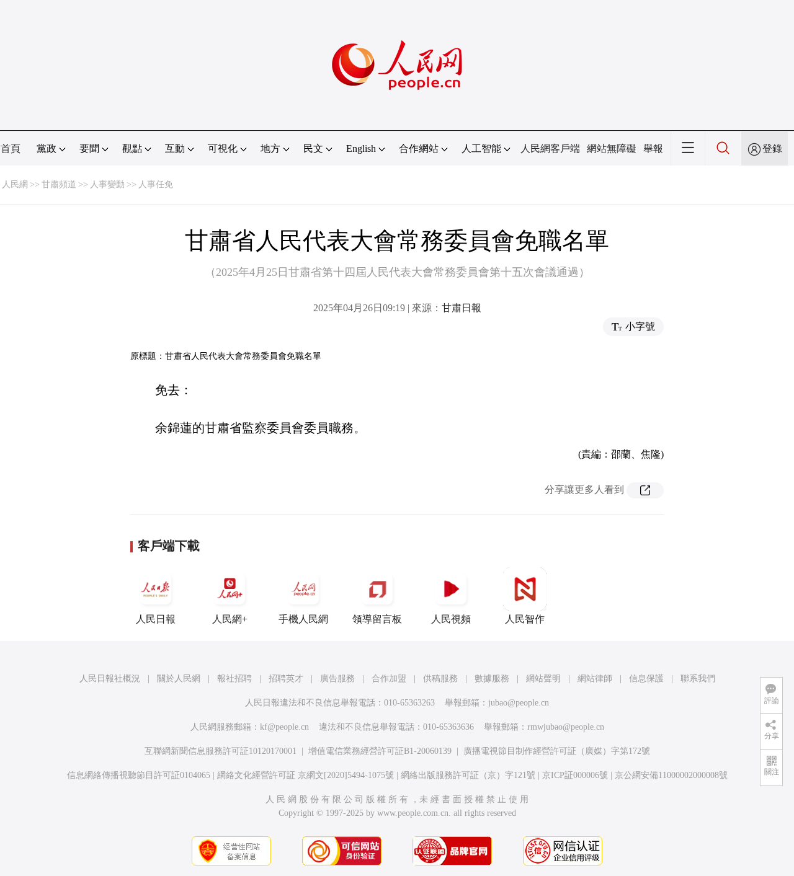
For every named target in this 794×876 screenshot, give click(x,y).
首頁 (10, 148)
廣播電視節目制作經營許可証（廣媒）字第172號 (556, 751)
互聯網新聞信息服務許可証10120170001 (221, 751)
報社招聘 (234, 678)
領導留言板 (377, 619)
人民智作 (525, 619)
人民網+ (230, 619)
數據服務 (492, 678)
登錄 (772, 148)
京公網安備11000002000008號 (671, 775)
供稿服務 (440, 678)
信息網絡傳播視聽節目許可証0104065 (138, 775)
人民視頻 (451, 619)
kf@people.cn (284, 727)
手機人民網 (303, 619)
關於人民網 (178, 678)
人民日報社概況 (109, 678)
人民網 (15, 184)
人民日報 (156, 619)
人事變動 (107, 184)
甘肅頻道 (59, 184)
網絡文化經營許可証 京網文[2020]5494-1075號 (305, 775)
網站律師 (595, 678)
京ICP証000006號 (575, 775)
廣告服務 (337, 678)
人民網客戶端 (550, 148)
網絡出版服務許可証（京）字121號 (468, 775)
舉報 (653, 148)
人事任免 (155, 184)
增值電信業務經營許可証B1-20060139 (380, 751)
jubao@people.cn (518, 702)
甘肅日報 (461, 308)
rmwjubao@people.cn (565, 727)
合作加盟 (389, 678)
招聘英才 (286, 678)
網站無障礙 (611, 148)
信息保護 (646, 678)
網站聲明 (543, 678)
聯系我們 (697, 678)
